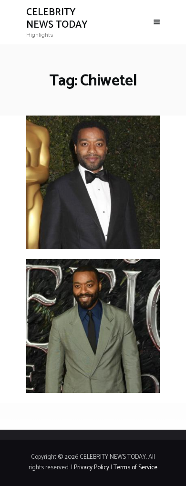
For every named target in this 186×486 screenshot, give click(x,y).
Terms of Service (135, 468)
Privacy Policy (91, 468)
